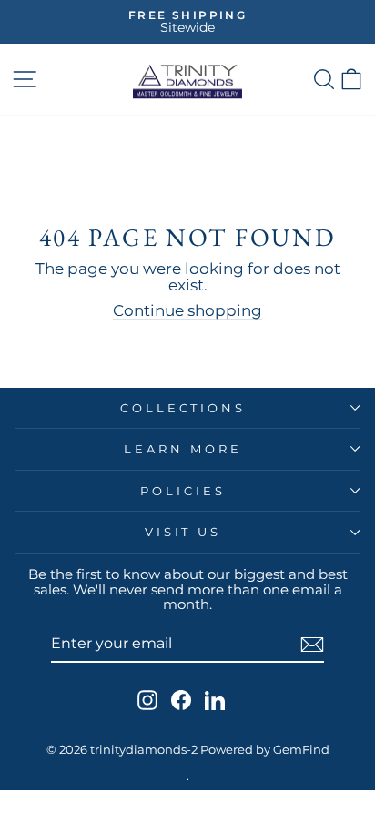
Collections (183, 408)
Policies (183, 490)
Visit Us (183, 531)
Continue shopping (187, 310)
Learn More (183, 449)
